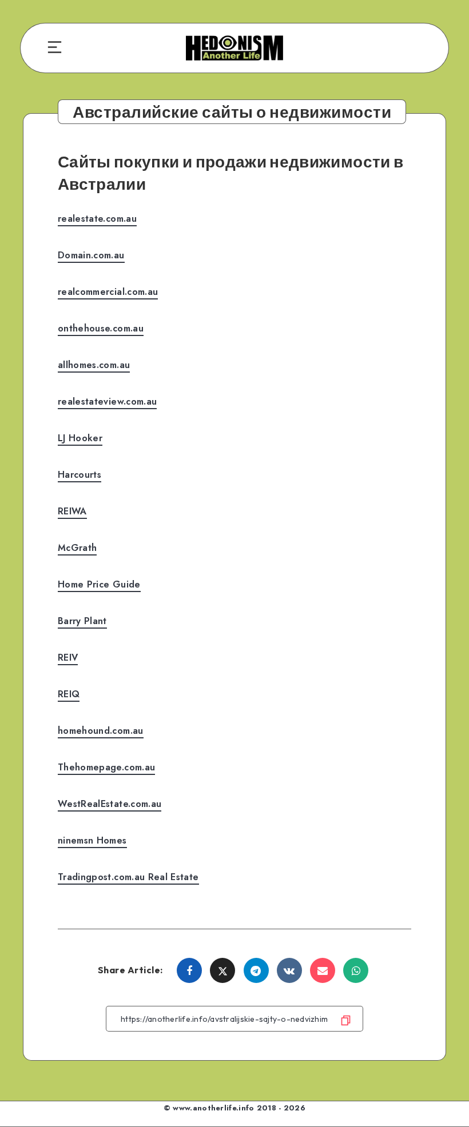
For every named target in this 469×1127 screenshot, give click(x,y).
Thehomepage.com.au (106, 767)
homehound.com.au (101, 730)
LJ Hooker (80, 438)
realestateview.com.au (107, 401)
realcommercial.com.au (108, 291)
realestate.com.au (97, 218)
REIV (68, 657)
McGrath (77, 547)
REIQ (69, 694)
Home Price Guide (99, 584)
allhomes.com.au (94, 364)
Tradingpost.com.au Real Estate (128, 877)
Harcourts (79, 474)
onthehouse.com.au (101, 328)
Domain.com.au (91, 255)
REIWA (72, 511)
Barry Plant (82, 621)
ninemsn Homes (92, 840)
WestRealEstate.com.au (109, 803)
